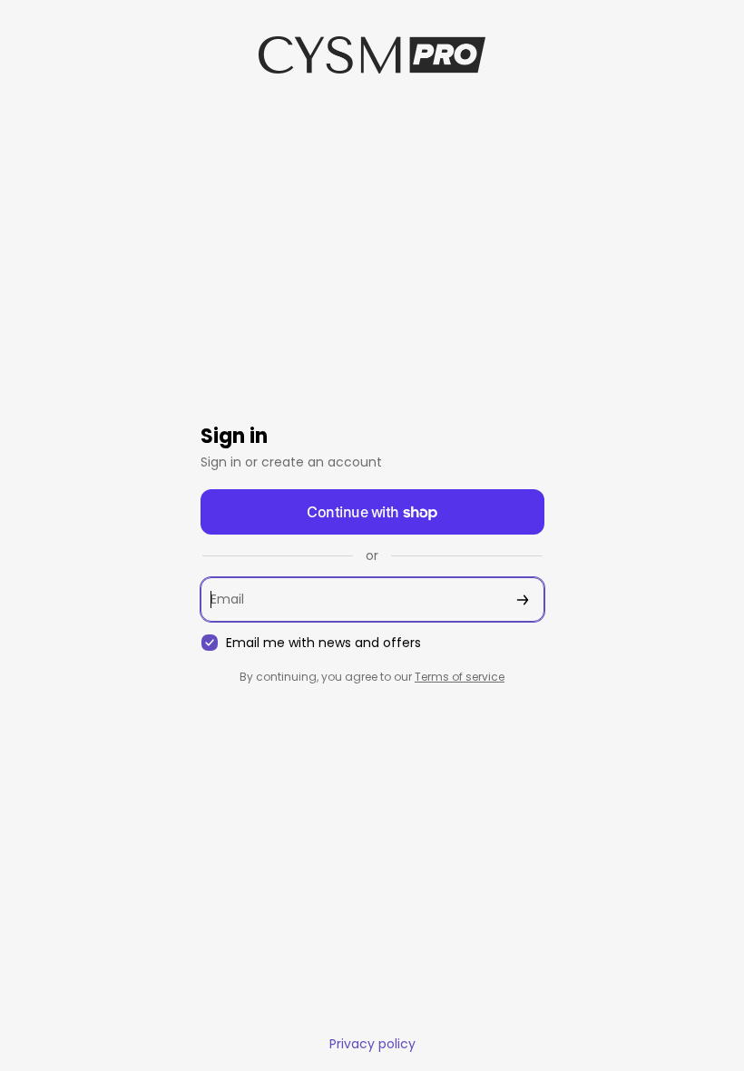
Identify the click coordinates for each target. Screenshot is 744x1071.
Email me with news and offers (323, 643)
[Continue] (522, 599)
